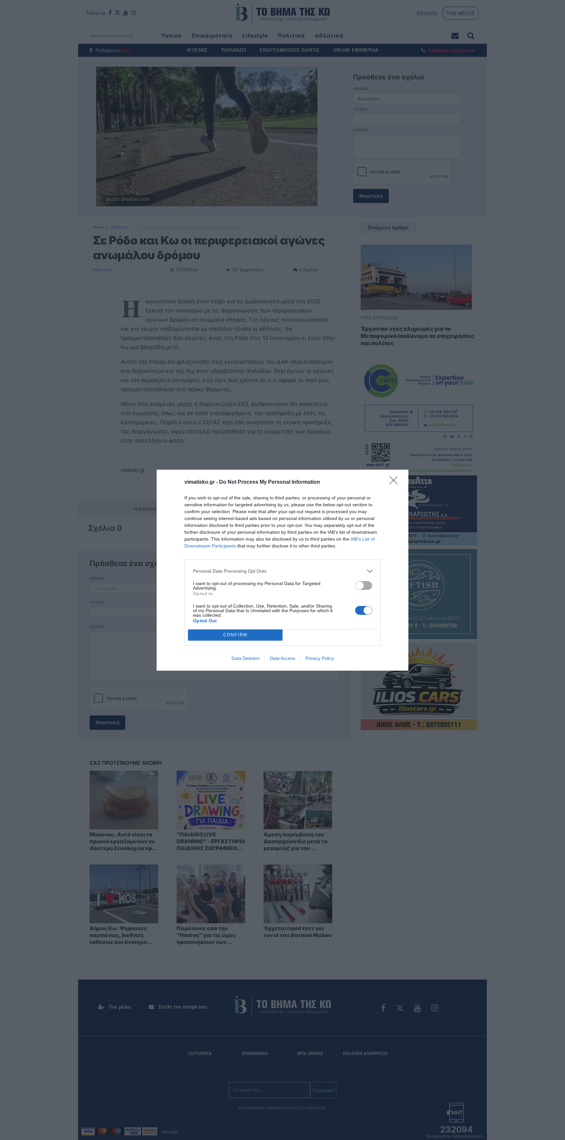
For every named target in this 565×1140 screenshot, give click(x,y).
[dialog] (282, 570)
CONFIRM (235, 634)
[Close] (395, 482)
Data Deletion (245, 658)
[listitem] (282, 571)
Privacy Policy (319, 658)
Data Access (282, 658)
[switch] (363, 585)
